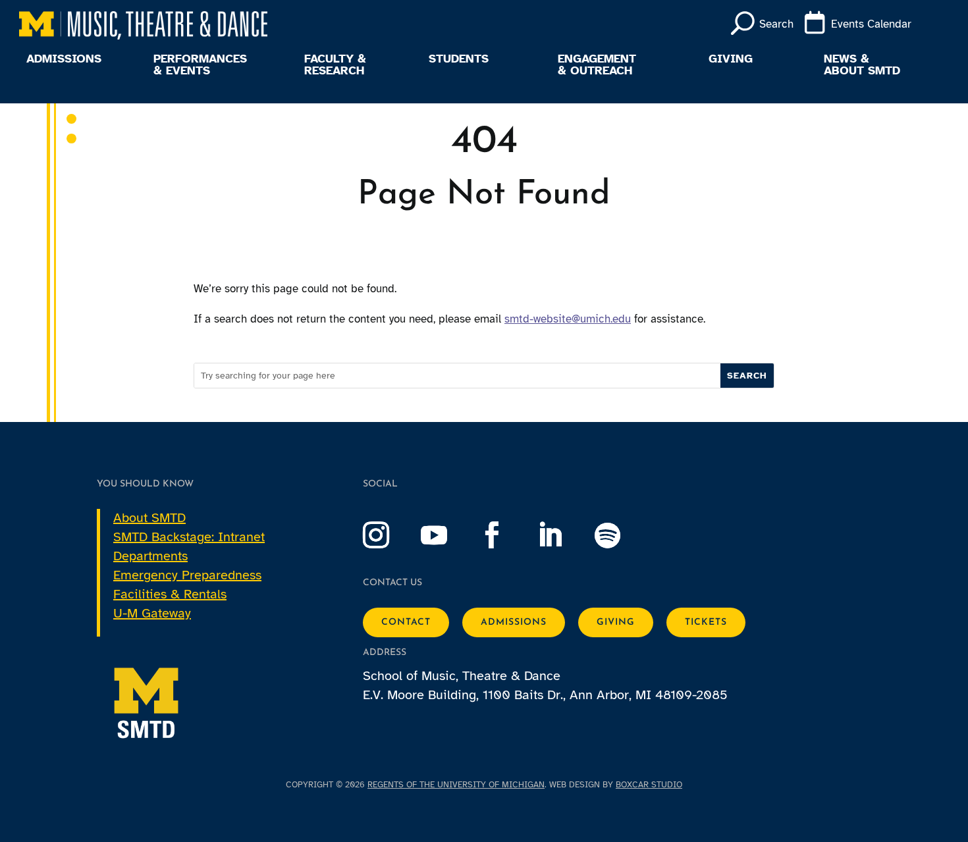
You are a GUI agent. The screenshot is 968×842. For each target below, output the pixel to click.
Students (459, 59)
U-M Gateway (152, 613)
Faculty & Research (335, 65)
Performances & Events (200, 65)
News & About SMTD (862, 65)
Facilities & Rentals (170, 594)
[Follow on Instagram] (389, 535)
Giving (731, 59)
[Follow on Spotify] (621, 535)
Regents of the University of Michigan (456, 784)
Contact (406, 622)
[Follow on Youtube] (447, 535)
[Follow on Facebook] (505, 535)
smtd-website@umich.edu (567, 319)
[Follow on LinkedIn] (563, 535)
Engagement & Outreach (597, 65)
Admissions (63, 59)
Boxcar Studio (649, 784)
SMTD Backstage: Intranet (189, 537)
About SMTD (149, 518)
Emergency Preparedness (187, 575)
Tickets (706, 622)
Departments (150, 556)
